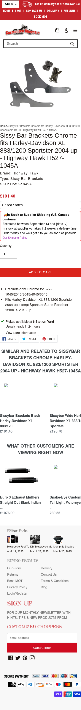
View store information (21, 332)
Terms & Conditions (55, 580)
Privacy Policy (17, 587)
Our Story (14, 568)
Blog (44, 587)
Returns (70, 11)
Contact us (34, 11)
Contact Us (49, 574)
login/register (17, 593)
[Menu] (75, 30)
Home (6, 11)
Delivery (53, 11)
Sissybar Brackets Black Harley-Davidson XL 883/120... (20, 420)
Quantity (5, 245)
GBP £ (9, 4)
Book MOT (40, 17)
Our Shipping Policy (15, 237)
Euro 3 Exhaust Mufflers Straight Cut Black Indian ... (20, 502)
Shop (18, 11)
